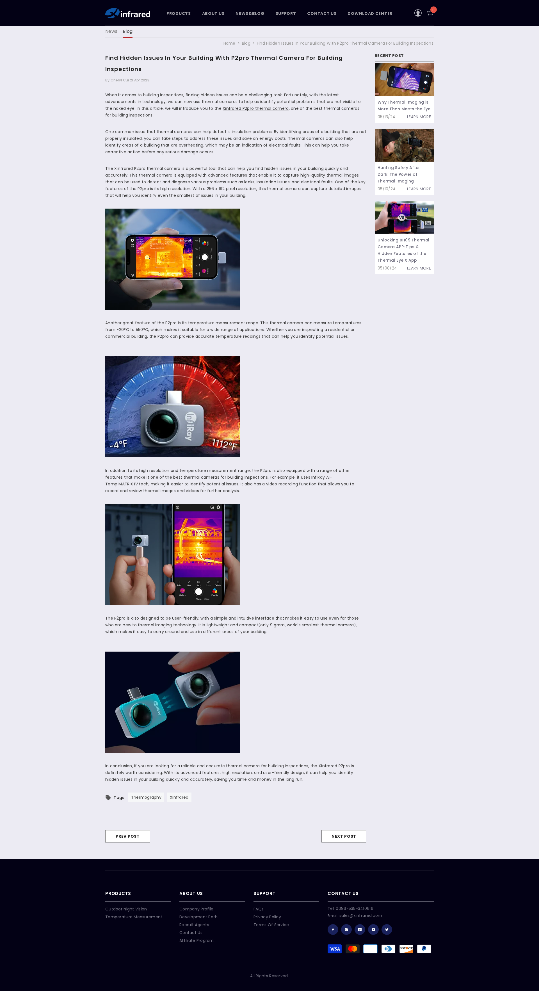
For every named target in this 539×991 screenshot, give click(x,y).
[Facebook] (333, 929)
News (111, 31)
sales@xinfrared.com (360, 915)
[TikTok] (360, 929)
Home (229, 43)
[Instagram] (346, 929)
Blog (128, 31)
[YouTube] (373, 929)
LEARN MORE (419, 117)
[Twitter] (387, 929)
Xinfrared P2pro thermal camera (256, 108)
